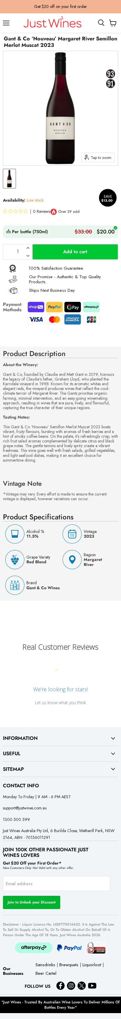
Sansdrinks (45, 965)
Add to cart (75, 251)
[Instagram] (71, 986)
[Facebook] (60, 986)
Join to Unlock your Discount (32, 902)
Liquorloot (92, 965)
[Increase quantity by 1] (27, 248)
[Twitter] (82, 986)
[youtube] (92, 986)
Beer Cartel (46, 974)
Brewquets (68, 965)
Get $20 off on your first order (60, 6)
